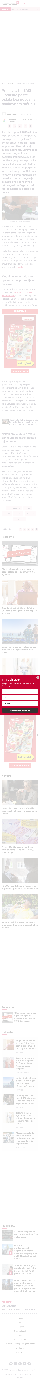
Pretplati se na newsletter (20, 710)
